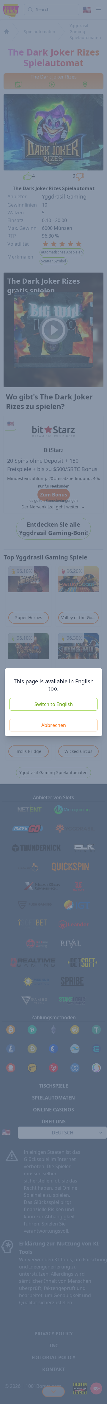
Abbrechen (53, 725)
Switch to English (53, 704)
